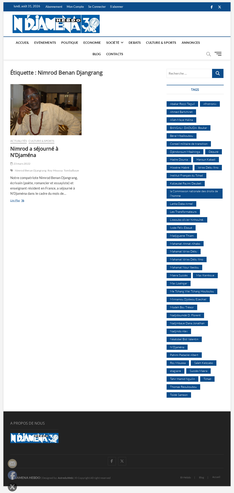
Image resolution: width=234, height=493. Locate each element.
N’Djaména (177, 347)
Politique (69, 42)
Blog (97, 54)
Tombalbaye (71, 170)
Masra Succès (179, 275)
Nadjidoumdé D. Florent (185, 315)
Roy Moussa (55, 170)
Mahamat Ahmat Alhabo (185, 243)
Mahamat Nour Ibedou (184, 267)
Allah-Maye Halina (181, 120)
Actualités (18, 141)
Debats (135, 42)
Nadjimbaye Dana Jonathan (187, 323)
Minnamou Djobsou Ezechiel (188, 299)
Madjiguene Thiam (182, 235)
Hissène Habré (179, 167)
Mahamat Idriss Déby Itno (186, 259)
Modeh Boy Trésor (182, 307)
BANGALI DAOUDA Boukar (188, 128)
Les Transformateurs (183, 211)
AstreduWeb (65, 478)
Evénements (45, 42)
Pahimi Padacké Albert (184, 355)
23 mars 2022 (21, 163)
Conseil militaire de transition (188, 143)
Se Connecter (97, 6)
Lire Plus (21, 200)
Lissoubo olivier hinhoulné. (187, 219)
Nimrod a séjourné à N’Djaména (34, 151)
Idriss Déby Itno (208, 167)
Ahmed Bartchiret (181, 112)
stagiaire (175, 371)
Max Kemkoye (205, 275)
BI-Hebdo (185, 477)
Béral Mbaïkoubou (181, 136)
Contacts (114, 54)
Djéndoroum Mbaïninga (185, 151)
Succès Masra (198, 371)
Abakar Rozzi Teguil (182, 104)
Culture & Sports (161, 42)
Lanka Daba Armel (181, 203)
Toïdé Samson (179, 395)
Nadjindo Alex (179, 331)
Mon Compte (75, 6)
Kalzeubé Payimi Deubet (185, 183)
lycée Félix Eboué (181, 227)
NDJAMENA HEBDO (25, 478)
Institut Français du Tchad (186, 175)
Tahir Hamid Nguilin (182, 379)
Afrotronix (209, 104)
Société (112, 42)
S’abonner (116, 6)
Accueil (22, 42)
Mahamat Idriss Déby (183, 251)
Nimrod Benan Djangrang (30, 170)
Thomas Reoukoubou (183, 387)
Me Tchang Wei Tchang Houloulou (192, 291)
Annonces (191, 42)
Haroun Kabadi (206, 159)
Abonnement (53, 6)
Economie (92, 42)
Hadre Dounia (179, 159)
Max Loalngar (178, 283)
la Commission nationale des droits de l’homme (194, 193)
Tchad (207, 379)
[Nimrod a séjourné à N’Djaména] (46, 109)
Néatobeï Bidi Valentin (184, 339)
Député (213, 151)
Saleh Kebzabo (203, 363)
